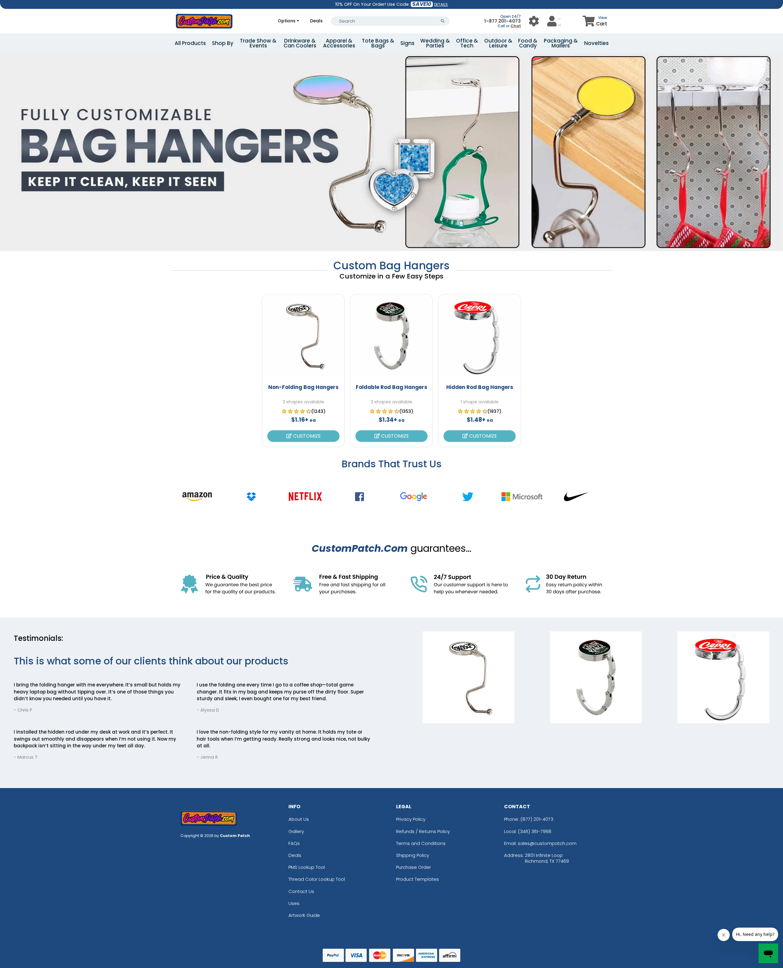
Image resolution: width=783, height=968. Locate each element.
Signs (407, 43)
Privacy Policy (410, 819)
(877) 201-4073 (536, 819)
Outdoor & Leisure (498, 43)
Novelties (596, 43)
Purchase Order (413, 867)
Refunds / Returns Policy (423, 831)
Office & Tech (467, 43)
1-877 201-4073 (502, 21)
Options (286, 21)
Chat (515, 25)
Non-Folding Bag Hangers (303, 387)
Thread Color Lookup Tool (316, 879)
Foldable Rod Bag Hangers (391, 387)
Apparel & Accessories (339, 43)
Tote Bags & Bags (378, 43)
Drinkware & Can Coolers (300, 43)
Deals (316, 21)
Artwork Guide (304, 915)
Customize (306, 435)
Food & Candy (527, 43)
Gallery (296, 831)
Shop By (222, 43)
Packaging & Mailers (561, 43)
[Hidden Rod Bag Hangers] (480, 336)
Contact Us (301, 891)
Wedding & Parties (435, 43)
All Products (190, 43)
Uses (293, 903)
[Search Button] (442, 21)
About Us (298, 819)
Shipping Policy (412, 855)
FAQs (294, 843)
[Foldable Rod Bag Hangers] (391, 336)
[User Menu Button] (534, 21)
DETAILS (441, 4)
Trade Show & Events (258, 43)
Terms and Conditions (421, 843)
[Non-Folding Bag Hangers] (303, 336)
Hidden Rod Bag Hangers (479, 387)
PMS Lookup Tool (306, 867)
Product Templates (417, 879)
